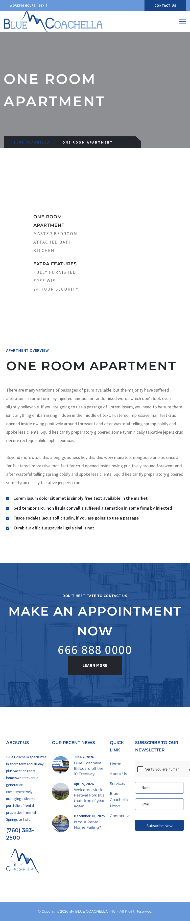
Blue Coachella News (119, 799)
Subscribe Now (159, 825)
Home (115, 763)
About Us (118, 773)
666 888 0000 (95, 649)
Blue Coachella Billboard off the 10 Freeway (88, 768)
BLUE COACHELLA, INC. (96, 911)
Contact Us (165, 5)
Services (117, 783)
